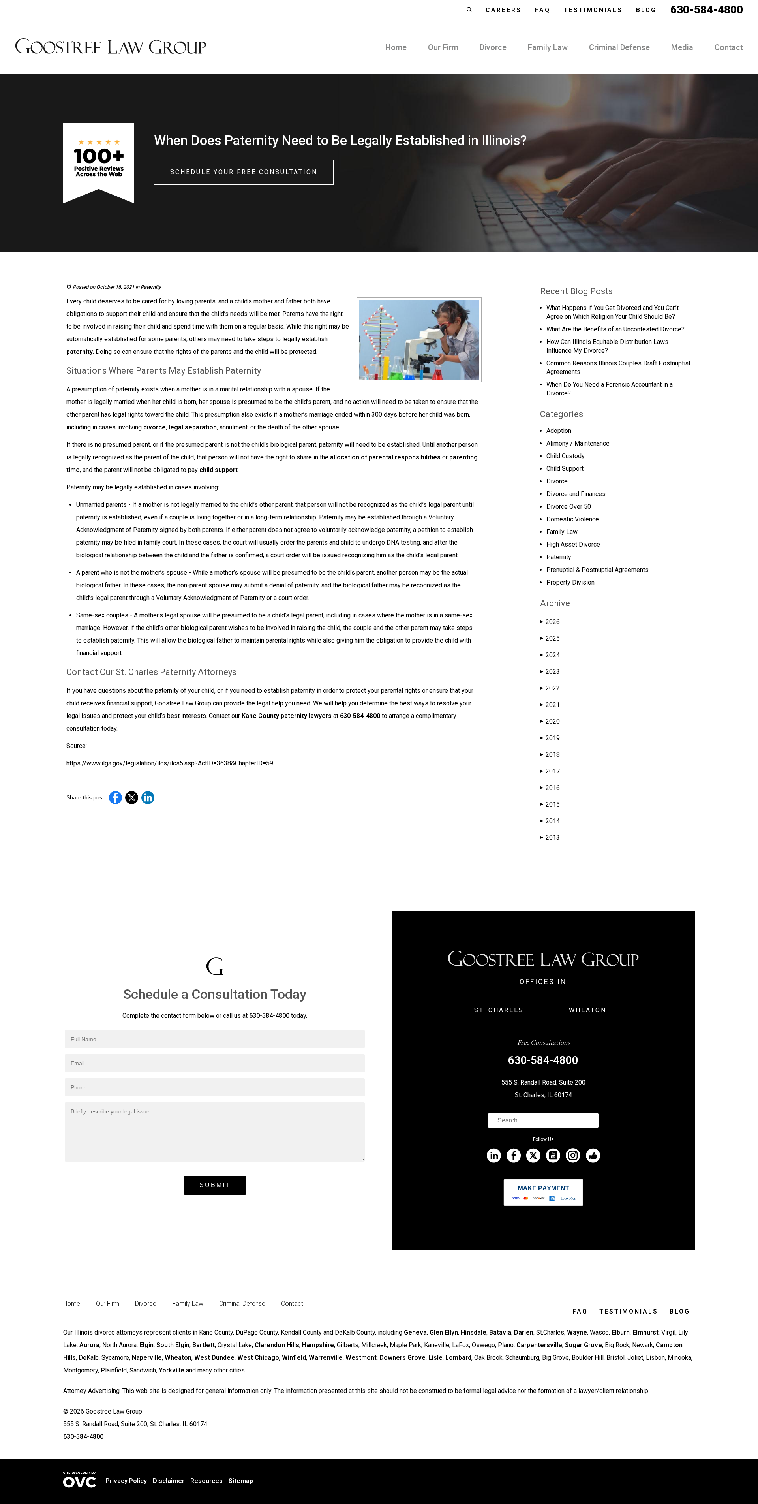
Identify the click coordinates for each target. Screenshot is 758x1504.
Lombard (458, 1357)
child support (218, 470)
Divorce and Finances (576, 494)
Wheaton (587, 1010)
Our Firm (443, 47)
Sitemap (241, 1481)
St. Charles (499, 1010)
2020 (550, 721)
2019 (550, 738)
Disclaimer (168, 1481)
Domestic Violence (572, 519)
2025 (550, 638)
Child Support (565, 468)
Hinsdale (473, 1332)
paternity (79, 351)
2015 (550, 804)
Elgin (146, 1345)
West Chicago (258, 1357)
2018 (550, 754)
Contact (729, 47)
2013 (550, 837)
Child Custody (565, 456)
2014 (550, 821)
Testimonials (593, 10)
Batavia (500, 1332)
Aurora (89, 1345)
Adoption (558, 430)
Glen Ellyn (444, 1332)
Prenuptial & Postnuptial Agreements (597, 569)
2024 (550, 655)
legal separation (193, 427)
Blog (646, 10)
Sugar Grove (583, 1345)
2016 (550, 787)
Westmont (361, 1357)
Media (682, 47)
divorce (154, 427)
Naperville (147, 1357)
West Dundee (214, 1357)
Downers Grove (402, 1357)
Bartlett (203, 1345)
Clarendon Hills (277, 1345)
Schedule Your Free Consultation (243, 172)
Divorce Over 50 (568, 506)
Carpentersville (539, 1345)
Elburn (621, 1332)
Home (396, 47)
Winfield (294, 1357)
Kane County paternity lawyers (287, 716)
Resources (206, 1481)
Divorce (493, 47)
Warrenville (326, 1357)
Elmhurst (645, 1332)
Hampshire (318, 1345)
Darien (523, 1332)
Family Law (548, 47)
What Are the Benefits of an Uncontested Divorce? (615, 329)
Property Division (570, 582)
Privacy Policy (126, 1481)
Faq (542, 10)
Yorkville (171, 1370)
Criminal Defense (619, 47)
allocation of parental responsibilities (385, 457)
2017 (550, 771)
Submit (215, 1185)
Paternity (151, 287)
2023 (550, 671)
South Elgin (173, 1345)
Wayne (577, 1332)
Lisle (435, 1357)
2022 (550, 688)
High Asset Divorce (573, 544)
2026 (550, 622)
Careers (504, 10)
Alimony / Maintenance (578, 443)
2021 (550, 705)
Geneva (415, 1332)
